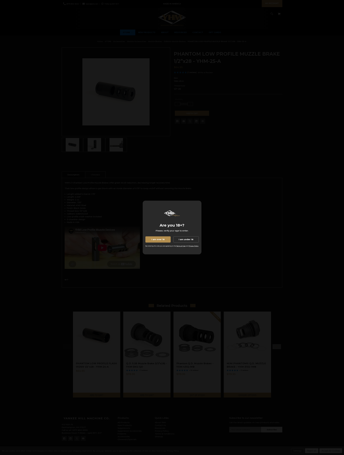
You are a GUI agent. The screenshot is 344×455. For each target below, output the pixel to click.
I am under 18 (186, 239)
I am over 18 (158, 239)
